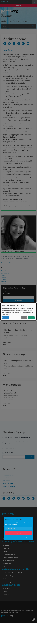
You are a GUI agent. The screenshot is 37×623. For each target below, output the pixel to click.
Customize (5, 317)
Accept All (31, 317)
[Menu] (34, 2)
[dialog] (18, 311)
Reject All (24, 317)
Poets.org (4, 1)
